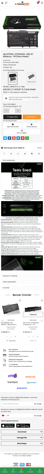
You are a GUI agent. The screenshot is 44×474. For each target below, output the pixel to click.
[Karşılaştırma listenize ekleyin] (25, 153)
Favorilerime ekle (11, 121)
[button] (4, 29)
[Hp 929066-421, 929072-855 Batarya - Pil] (11, 309)
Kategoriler (22, 437)
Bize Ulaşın (22, 443)
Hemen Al (32, 117)
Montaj (39, 148)
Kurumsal (22, 432)
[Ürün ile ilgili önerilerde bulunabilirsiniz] (39, 153)
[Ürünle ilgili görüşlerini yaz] (18, 153)
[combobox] (3, 415)
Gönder (39, 404)
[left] (2, 321)
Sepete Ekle (13, 117)
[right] (41, 321)
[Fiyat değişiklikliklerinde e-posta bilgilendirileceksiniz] (32, 153)
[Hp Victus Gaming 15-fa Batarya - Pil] (33, 309)
